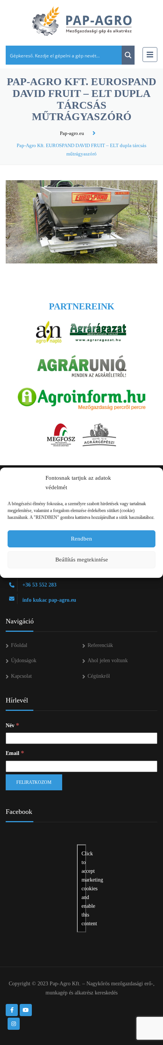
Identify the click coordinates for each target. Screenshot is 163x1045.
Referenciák (100, 645)
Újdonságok (23, 660)
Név (12, 725)
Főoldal (19, 645)
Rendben (81, 539)
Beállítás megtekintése (81, 560)
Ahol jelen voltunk (108, 660)
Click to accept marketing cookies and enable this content (84, 888)
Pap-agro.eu (72, 133)
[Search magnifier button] (128, 55)
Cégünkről (99, 676)
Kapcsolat (21, 676)
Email (15, 752)
